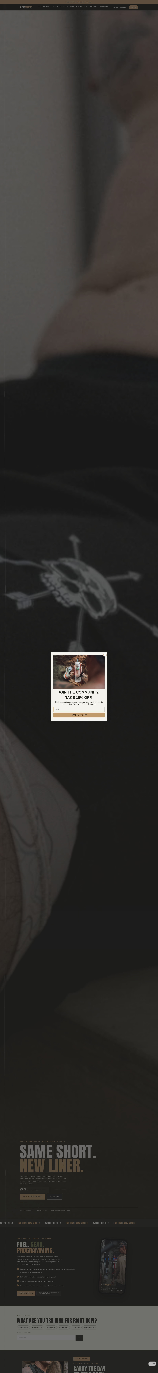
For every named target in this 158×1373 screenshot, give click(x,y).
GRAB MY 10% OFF (79, 715)
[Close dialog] (105, 654)
